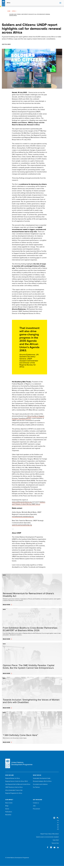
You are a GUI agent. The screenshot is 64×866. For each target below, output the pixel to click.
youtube (54, 847)
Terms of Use (55, 843)
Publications (8, 812)
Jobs (34, 806)
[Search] (58, 823)
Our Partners (36, 787)
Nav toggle (60, 3)
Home (8, 11)
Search (58, 3)
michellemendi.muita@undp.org (23, 516)
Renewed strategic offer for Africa (42, 781)
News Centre (8, 803)
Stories (7, 809)
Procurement (36, 809)
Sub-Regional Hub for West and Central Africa (17, 784)
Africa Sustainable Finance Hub (13, 790)
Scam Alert (56, 840)
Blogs (6, 806)
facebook (47, 847)
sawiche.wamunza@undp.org (22, 525)
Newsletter (8, 815)
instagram (51, 847)
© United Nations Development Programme (17, 857)
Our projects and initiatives (40, 784)
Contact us (36, 803)
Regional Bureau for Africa (12, 778)
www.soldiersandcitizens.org (22, 502)
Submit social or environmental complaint (47, 837)
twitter (44, 847)
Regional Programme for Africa (13, 793)
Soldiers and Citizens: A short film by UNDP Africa (28, 503)
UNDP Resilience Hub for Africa (13, 787)
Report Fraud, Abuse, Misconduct (50, 834)
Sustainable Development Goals (41, 778)
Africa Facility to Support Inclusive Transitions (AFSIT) (28, 417)
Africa (8, 2)
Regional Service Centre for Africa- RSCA (16, 781)
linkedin (58, 847)
